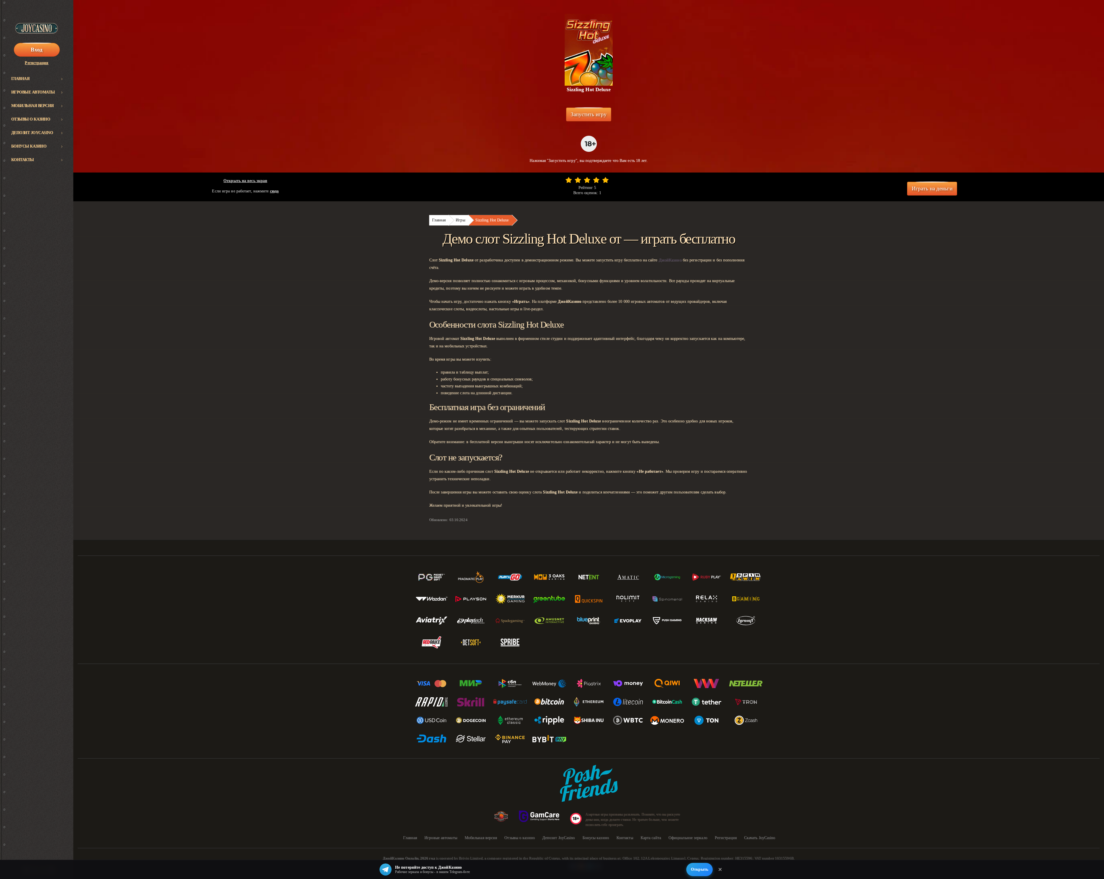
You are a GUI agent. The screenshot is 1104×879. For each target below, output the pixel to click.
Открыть (699, 869)
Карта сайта (651, 838)
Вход (37, 50)
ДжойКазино (670, 260)
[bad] (569, 180)
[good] (596, 180)
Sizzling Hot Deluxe (492, 220)
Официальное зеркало (687, 838)
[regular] (587, 180)
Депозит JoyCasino (32, 133)
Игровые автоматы (33, 92)
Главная (20, 78)
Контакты (22, 160)
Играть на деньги (932, 188)
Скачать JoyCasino (759, 838)
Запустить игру (589, 114)
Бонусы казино (29, 146)
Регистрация (36, 63)
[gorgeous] (605, 180)
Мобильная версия (32, 106)
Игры (460, 220)
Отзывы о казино (30, 119)
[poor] (578, 180)
